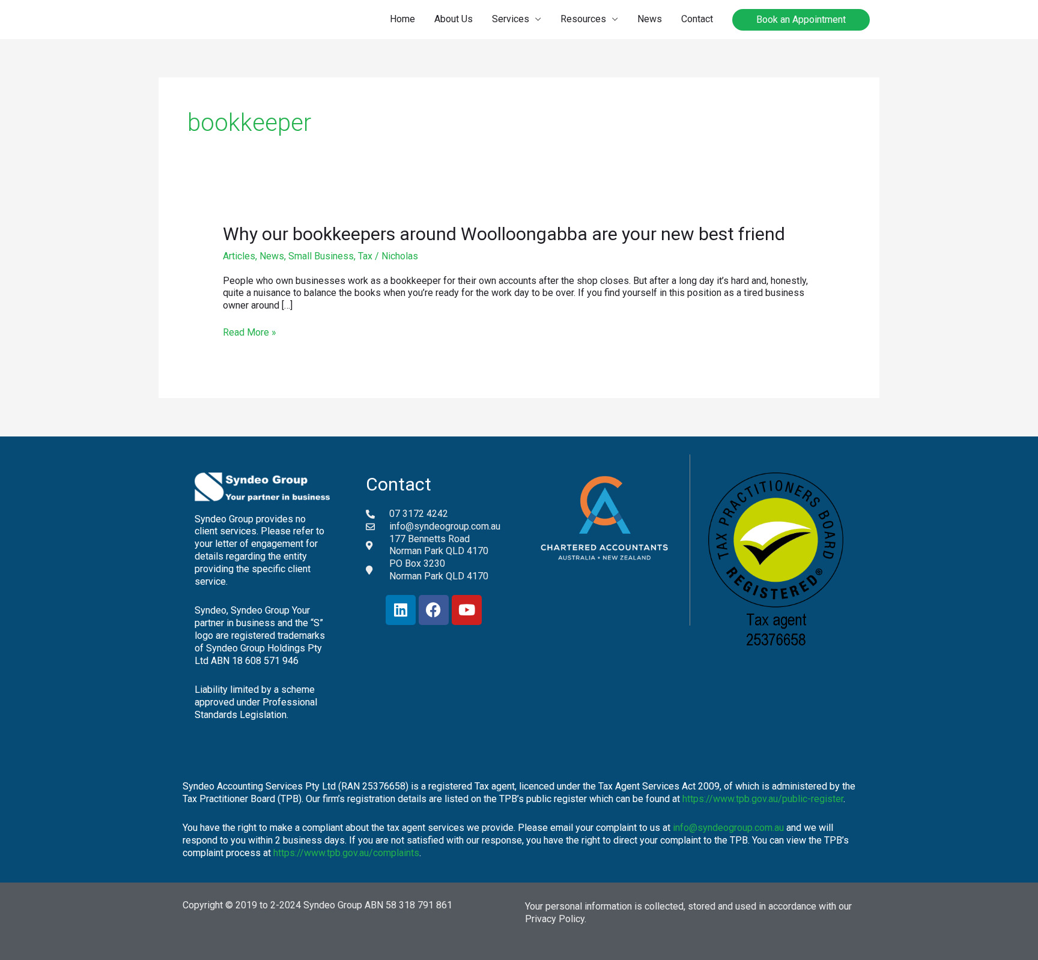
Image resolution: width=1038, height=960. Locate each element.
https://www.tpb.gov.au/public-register (762, 799)
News (649, 19)
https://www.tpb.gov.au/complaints (346, 853)
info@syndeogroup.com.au (728, 827)
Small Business (321, 256)
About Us (453, 19)
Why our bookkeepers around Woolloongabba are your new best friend (504, 233)
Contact (697, 19)
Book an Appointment (801, 19)
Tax (365, 256)
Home (402, 19)
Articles (239, 256)
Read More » (249, 333)
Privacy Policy (554, 919)
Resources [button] (583, 19)
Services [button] (510, 19)
